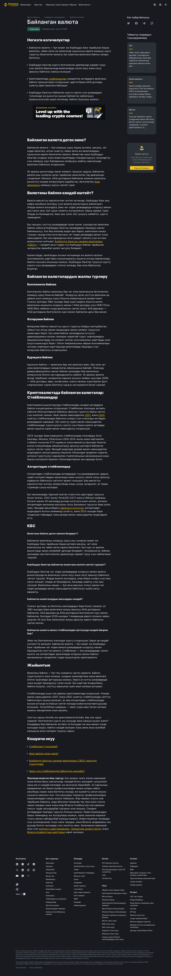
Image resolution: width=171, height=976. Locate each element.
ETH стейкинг (79, 896)
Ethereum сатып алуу (110, 934)
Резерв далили (136, 885)
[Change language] (160, 5)
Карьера (49, 866)
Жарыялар (50, 869)
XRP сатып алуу (108, 927)
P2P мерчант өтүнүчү (110, 863)
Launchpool (78, 889)
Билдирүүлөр (51, 902)
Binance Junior (79, 876)
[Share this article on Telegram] (144, 23)
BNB (131, 869)
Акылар (133, 909)
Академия (78, 883)
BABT (76, 899)
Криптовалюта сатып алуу (84, 866)
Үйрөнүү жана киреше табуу (113, 890)
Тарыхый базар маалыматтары (142, 878)
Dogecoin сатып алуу (110, 930)
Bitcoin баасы (107, 896)
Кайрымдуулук (80, 905)
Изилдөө (77, 902)
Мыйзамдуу (50, 879)
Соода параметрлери (138, 918)
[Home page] (11, 5)
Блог (47, 892)
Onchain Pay (107, 878)
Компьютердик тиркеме (55, 909)
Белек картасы (80, 886)
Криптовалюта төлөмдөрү (84, 873)
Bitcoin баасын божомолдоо (113, 909)
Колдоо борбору (136, 900)
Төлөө (76, 869)
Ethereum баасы (108, 900)
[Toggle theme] (165, 4)
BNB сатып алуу (108, 924)
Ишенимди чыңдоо (53, 889)
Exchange (77, 863)
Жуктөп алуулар (52, 905)
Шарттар (49, 883)
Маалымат (50, 863)
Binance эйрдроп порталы (140, 922)
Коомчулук (50, 896)
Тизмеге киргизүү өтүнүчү (112, 866)
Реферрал (134, 866)
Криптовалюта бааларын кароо (114, 893)
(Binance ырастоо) (137, 915)
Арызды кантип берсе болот (141, 930)
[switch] (23, 894)
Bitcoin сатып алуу (109, 921)
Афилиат (133, 863)
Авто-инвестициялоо (82, 892)
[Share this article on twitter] (128, 23)
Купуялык (50, 886)
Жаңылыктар (51, 873)
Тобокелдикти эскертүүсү (56, 899)
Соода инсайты (136, 882)
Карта (76, 879)
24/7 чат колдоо (136, 896)
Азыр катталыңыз (141, 168)
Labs (104, 875)
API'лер (133, 912)
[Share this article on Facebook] (136, 23)
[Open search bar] (154, 5)
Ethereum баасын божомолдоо (114, 912)
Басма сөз (50, 876)
